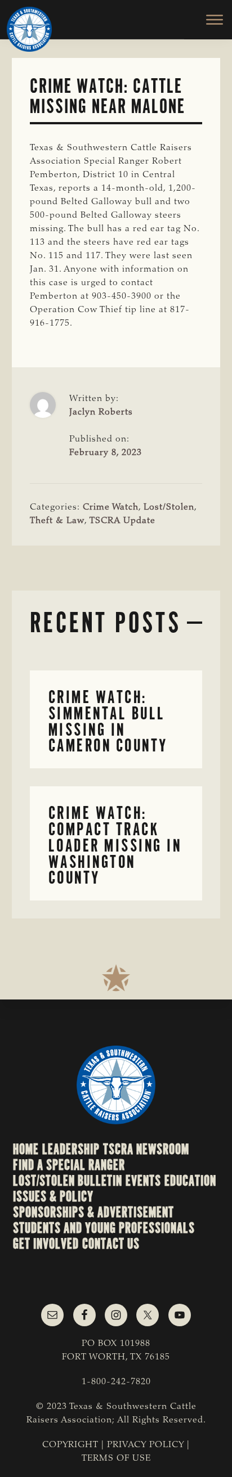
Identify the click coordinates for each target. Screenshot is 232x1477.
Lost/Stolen (169, 507)
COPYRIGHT (70, 1444)
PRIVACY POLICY (145, 1444)
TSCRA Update (122, 520)
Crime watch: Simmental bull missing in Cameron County (108, 721)
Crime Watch (111, 507)
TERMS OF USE (116, 1458)
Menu (208, 19)
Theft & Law (57, 520)
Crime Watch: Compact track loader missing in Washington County (115, 845)
